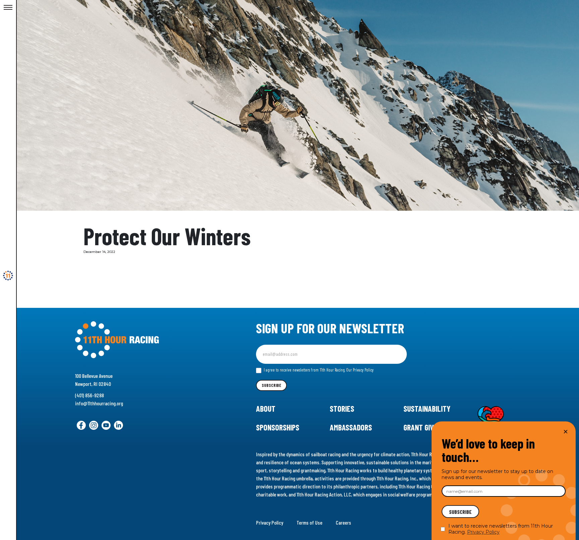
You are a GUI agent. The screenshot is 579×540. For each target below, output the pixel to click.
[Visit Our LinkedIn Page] (118, 425)
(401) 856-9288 (89, 395)
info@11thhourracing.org (99, 403)
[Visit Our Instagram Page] (93, 425)
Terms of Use (309, 522)
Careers (343, 522)
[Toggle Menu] (8, 7)
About (265, 408)
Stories (342, 408)
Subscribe (271, 385)
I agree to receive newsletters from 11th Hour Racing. (318, 370)
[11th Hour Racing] (8, 276)
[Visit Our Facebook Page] (81, 425)
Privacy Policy (269, 522)
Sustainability (426, 408)
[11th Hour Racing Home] (145, 339)
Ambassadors (351, 427)
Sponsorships (277, 427)
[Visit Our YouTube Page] (106, 425)
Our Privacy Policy (360, 370)
